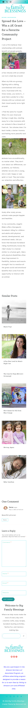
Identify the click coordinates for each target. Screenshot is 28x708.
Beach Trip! (8, 327)
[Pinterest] (17, 696)
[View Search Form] (25, 2)
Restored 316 (21, 704)
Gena (11, 507)
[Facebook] (3, 1)
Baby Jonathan (9, 482)
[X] (7, 1)
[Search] (23, 636)
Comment (7, 542)
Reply (5, 520)
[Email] (6, 696)
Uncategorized (11, 17)
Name (6, 574)
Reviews (4, 17)
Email (5, 583)
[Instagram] (10, 1)
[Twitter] (21, 696)
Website (6, 593)
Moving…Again (9, 447)
